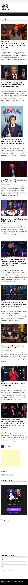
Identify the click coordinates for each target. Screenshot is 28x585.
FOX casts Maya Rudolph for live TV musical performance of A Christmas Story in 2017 (13, 45)
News (6, 41)
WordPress (3, 583)
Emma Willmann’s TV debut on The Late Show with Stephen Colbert (14, 181)
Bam (9, 583)
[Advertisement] (10, 458)
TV (8, 41)
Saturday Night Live (8, 80)
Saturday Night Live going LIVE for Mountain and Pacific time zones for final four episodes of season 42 (12, 85)
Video (7, 257)
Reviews (2, 381)
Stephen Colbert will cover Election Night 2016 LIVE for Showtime (14, 220)
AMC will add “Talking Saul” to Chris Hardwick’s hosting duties (12, 347)
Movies (2, 41)
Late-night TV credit (5, 177)
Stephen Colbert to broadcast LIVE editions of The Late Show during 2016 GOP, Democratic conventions (13, 304)
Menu (4, 14)
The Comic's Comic (13, 581)
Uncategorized (16, 419)
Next (9, 446)
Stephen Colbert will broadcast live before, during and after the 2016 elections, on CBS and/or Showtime (12, 141)
